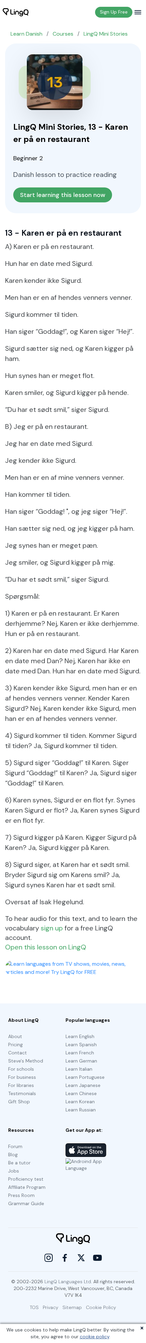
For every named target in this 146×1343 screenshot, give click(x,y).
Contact (17, 1053)
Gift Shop (19, 1102)
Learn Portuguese (85, 1077)
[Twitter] (81, 1258)
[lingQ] (16, 12)
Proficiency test (25, 1179)
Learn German (81, 1061)
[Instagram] (48, 1258)
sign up (52, 928)
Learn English (80, 1036)
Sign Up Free (114, 12)
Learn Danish (26, 33)
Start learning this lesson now (62, 195)
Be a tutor (19, 1163)
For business (22, 1077)
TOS (34, 1307)
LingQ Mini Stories (106, 33)
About (15, 1036)
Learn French (80, 1053)
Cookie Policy (101, 1307)
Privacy (50, 1307)
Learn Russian (81, 1110)
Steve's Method (25, 1061)
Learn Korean (80, 1102)
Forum (15, 1146)
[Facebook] (65, 1258)
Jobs (13, 1171)
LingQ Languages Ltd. (68, 1281)
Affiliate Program (26, 1187)
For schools (21, 1069)
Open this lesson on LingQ (45, 947)
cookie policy (94, 1336)
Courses (63, 33)
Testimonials (22, 1093)
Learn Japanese (83, 1085)
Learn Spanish (81, 1044)
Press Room (21, 1195)
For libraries (21, 1085)
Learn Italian (79, 1069)
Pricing (15, 1044)
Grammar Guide (26, 1203)
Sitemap (72, 1307)
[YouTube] (97, 1258)
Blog (13, 1154)
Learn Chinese (81, 1093)
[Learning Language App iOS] (86, 1150)
